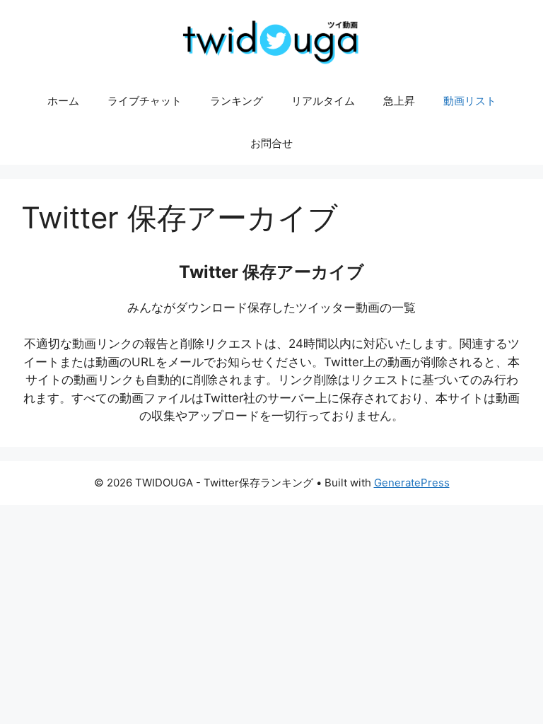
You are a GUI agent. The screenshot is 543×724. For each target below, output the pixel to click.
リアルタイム (323, 100)
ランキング (236, 100)
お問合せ (271, 143)
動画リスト (469, 100)
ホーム (63, 100)
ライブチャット (144, 100)
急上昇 (399, 100)
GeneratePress (412, 482)
